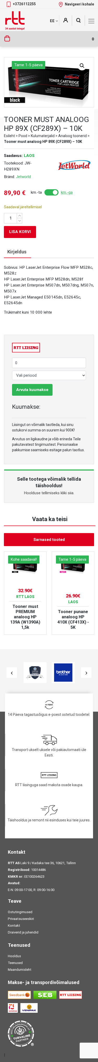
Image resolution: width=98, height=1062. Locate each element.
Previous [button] (12, 672)
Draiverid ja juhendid (23, 932)
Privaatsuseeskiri (21, 919)
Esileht (9, 136)
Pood (23, 136)
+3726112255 (24, 4)
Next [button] (86, 672)
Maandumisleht (19, 970)
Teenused (15, 963)
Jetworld (23, 176)
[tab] (17, 252)
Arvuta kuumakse (32, 389)
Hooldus (14, 956)
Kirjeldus (16, 251)
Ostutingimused (20, 912)
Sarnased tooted (49, 539)
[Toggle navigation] (91, 21)
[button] (82, 65)
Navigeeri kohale (79, 4)
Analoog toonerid (72, 136)
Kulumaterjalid (43, 136)
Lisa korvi (20, 231)
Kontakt (14, 925)
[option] (25, 593)
